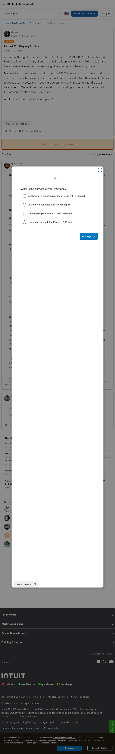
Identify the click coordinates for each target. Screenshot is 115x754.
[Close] (100, 170)
